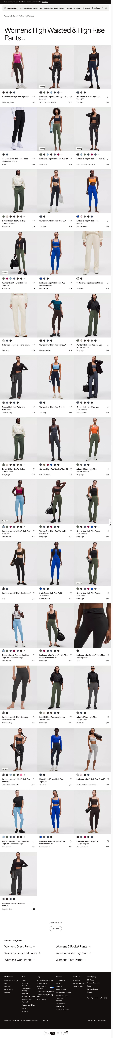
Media (58, 983)
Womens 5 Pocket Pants (71, 946)
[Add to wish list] (33, 97)
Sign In (6, 983)
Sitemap (89, 992)
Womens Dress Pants (18, 946)
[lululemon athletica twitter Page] (88, 998)
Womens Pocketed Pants (20, 953)
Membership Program (11, 980)
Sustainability (60, 1007)
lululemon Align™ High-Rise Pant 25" (90, 159)
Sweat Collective (61, 995)
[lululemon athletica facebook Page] (101, 998)
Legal (39, 977)
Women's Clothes (10, 16)
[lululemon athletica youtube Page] (96, 998)
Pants (21, 16)
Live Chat (76, 980)
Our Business (60, 980)
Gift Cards (90, 980)
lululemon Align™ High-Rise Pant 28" (53, 159)
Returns (7, 992)
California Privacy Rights (45, 991)
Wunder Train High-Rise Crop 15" (52, 407)
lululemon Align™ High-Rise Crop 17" (90, 779)
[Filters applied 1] (65, 1033)
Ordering (25, 980)
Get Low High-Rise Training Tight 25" (53, 469)
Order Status (8, 989)
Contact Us (77, 977)
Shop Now (45, 2)
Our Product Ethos (62, 1010)
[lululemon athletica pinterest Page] (92, 998)
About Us (59, 977)
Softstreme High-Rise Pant (89, 283)
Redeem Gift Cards (28, 997)
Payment (25, 994)
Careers (89, 986)
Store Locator (78, 986)
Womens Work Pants (17, 959)
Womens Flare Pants (69, 959)
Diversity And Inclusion (60, 1000)
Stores (24, 1008)
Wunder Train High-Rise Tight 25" (52, 345)
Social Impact (60, 1004)
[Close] (106, 2)
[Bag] (106, 8)
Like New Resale (92, 989)
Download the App (93, 983)
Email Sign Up (91, 977)
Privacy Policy (42, 983)
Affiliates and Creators (63, 992)
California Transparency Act (45, 996)
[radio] (52, 1033)
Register (7, 986)
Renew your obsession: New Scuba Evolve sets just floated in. (23, 2)
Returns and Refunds (26, 984)
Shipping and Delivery (26, 990)
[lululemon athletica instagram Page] (105, 998)
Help (23, 977)
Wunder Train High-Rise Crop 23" (52, 221)
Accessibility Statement (45, 980)
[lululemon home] (10, 8)
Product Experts (78, 983)
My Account (8, 977)
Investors (59, 986)
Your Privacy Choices (41, 987)
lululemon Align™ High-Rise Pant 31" (16, 593)
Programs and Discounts (26, 1001)
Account (25, 1011)
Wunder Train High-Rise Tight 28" (15, 97)
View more (55, 929)
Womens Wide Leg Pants (72, 953)
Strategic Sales (61, 989)
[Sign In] (102, 8)
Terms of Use (41, 1000)
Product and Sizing (28, 1005)
